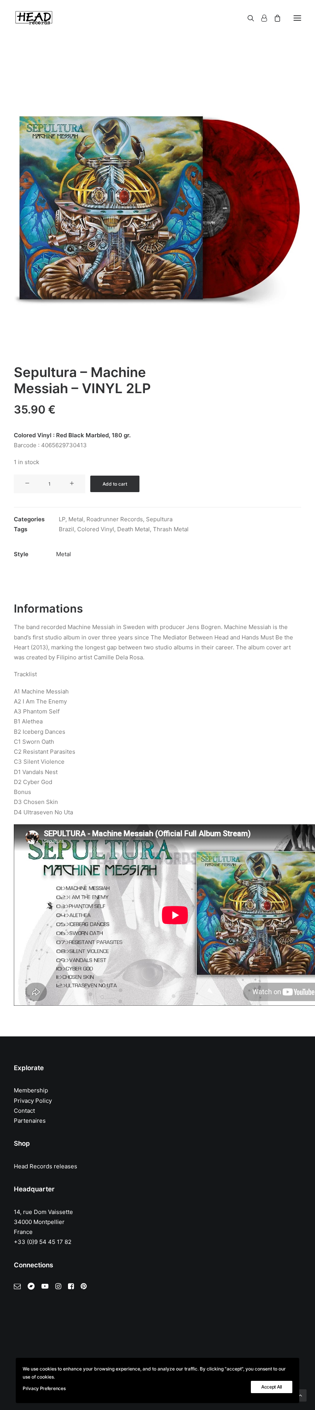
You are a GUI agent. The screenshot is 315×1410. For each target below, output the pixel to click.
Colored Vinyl (95, 529)
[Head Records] (34, 18)
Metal (75, 519)
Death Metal (133, 529)
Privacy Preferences (44, 1388)
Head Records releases (45, 1166)
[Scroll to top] (300, 1394)
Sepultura (159, 519)
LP (62, 519)
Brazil (66, 529)
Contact (24, 1110)
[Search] (247, 18)
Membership (31, 1090)
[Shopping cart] (274, 18)
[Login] (260, 18)
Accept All (271, 1387)
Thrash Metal (171, 529)
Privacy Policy (33, 1100)
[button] (297, 18)
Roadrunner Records (114, 519)
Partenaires (30, 1120)
